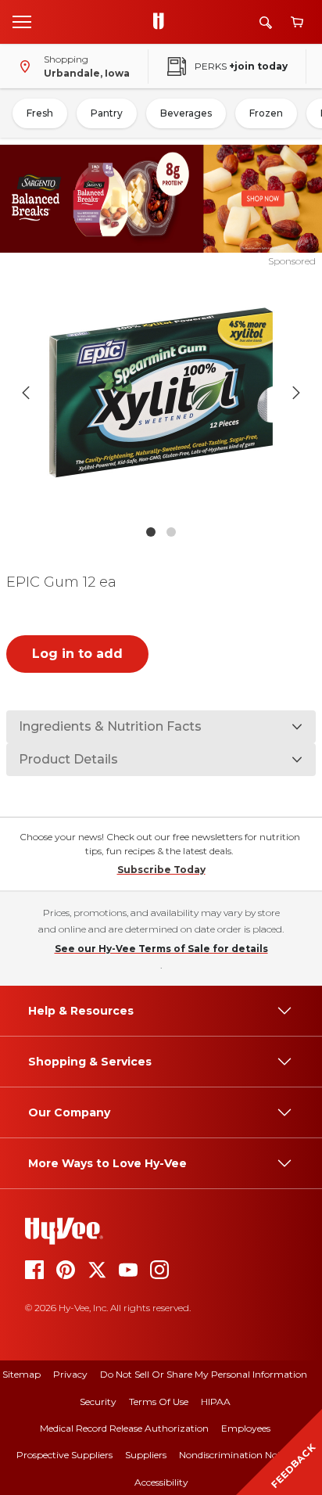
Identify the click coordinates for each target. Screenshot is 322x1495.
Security (98, 1401)
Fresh (40, 113)
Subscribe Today (161, 869)
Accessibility (161, 1482)
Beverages (186, 113)
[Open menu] (22, 21)
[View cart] (296, 22)
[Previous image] (25, 392)
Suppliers (145, 1455)
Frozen (266, 113)
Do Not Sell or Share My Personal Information (203, 1374)
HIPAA (216, 1401)
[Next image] (296, 392)
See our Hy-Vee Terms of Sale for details (161, 948)
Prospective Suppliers (64, 1455)
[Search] (265, 22)
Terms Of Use (158, 1401)
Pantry (107, 113)
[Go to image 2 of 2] (171, 532)
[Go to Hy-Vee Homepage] (162, 22)
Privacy (70, 1374)
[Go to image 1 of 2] (151, 532)
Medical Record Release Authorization (124, 1428)
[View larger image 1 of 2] (161, 392)
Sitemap (21, 1374)
